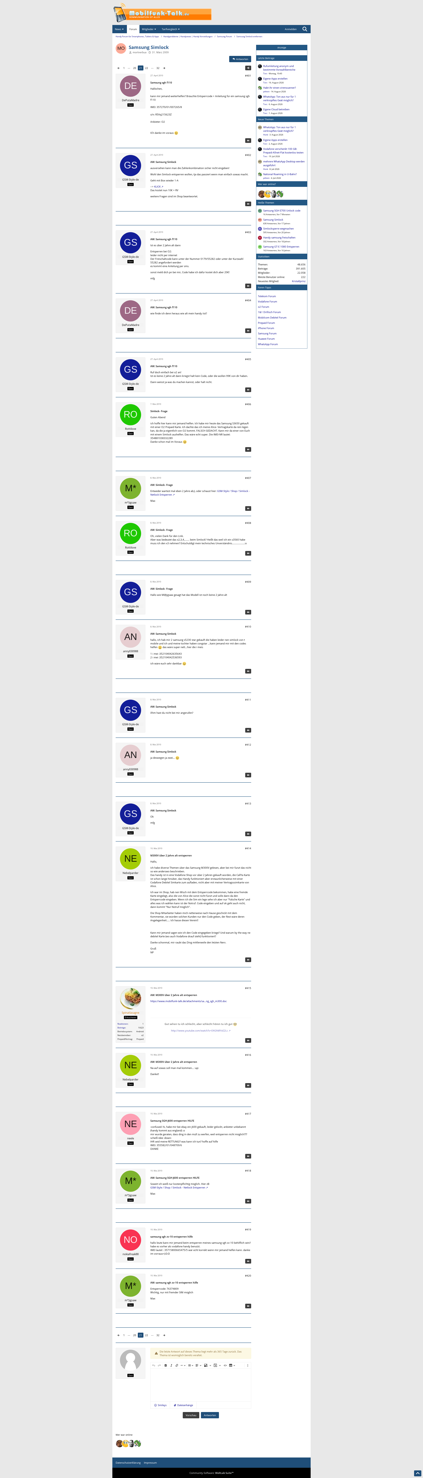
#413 (248, 803)
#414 (248, 848)
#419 (248, 1229)
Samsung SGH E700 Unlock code (281, 210)
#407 (248, 478)
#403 (248, 232)
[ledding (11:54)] (268, 194)
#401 (248, 75)
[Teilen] (248, 68)
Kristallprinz (299, 281)
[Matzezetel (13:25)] (262, 194)
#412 (248, 744)
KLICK (157, 186)
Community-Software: (211, 1473)
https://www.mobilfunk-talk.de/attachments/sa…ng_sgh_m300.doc (188, 1001)
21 (140, 68)
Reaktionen (122, 1023)
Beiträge (121, 1027)
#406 (248, 404)
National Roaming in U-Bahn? (280, 174)
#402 (248, 155)
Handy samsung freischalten (279, 237)
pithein (266, 91)
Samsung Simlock (273, 219)
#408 (248, 523)
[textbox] (200, 1385)
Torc (265, 73)
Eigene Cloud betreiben (276, 109)
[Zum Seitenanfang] (417, 1473)
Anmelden (291, 29)
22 (146, 68)
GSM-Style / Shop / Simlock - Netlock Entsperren (177, 1187)
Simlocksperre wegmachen (278, 228)
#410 (248, 626)
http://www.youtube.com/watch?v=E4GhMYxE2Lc (199, 1030)
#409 (248, 581)
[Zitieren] (248, 140)
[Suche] (305, 29)
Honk (265, 134)
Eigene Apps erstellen (275, 78)
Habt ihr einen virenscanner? (279, 87)
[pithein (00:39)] (280, 194)
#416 (248, 1054)
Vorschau (191, 1415)
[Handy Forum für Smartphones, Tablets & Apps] (211, 12)
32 (157, 68)
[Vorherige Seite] (119, 67)
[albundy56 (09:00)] (274, 194)
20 (134, 68)
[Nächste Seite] (164, 67)
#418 (248, 1170)
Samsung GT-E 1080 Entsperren (281, 246)
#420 (248, 1275)
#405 (248, 359)
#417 (248, 1113)
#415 (248, 988)
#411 (248, 699)
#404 (248, 300)
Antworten (210, 1415)
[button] (160, 1405)
